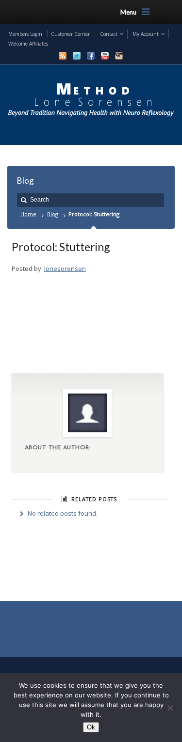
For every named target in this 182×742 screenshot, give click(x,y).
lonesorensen (65, 268)
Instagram (119, 56)
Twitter (77, 56)
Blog (52, 214)
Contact (108, 34)
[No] (170, 707)
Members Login (25, 34)
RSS (62, 56)
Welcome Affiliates (28, 43)
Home (28, 214)
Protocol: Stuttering (61, 246)
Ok (91, 727)
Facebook (91, 56)
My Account (145, 34)
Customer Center (70, 34)
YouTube (105, 56)
